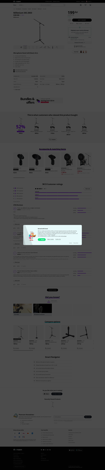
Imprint (70, 242)
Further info (58, 239)
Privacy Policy (75, 242)
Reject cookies (50, 239)
